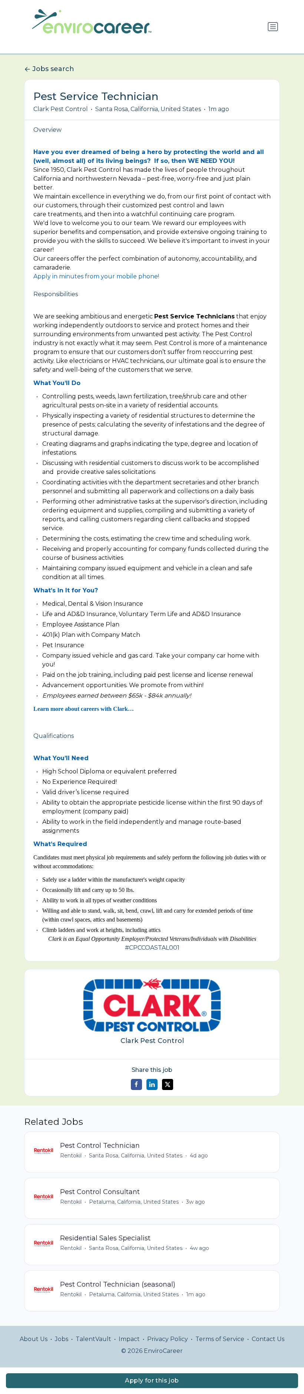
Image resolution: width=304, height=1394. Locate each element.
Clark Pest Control (60, 109)
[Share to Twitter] (167, 1084)
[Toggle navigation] (273, 27)
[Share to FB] (136, 1084)
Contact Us (268, 1339)
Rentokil (71, 1155)
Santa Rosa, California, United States (148, 109)
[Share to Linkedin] (152, 1084)
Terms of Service (219, 1339)
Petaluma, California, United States (134, 1202)
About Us (33, 1339)
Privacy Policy (167, 1339)
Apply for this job (152, 1380)
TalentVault (93, 1339)
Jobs (61, 1339)
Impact (129, 1339)
